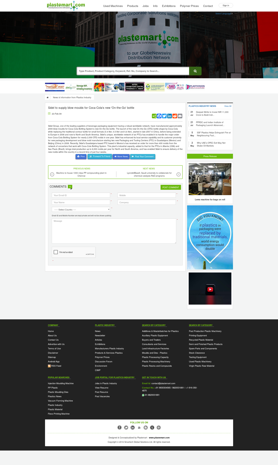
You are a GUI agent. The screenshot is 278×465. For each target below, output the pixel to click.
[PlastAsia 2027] (55, 87)
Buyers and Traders (151, 339)
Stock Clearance (197, 352)
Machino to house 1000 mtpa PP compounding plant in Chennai (81, 174)
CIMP (97, 370)
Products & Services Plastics (109, 352)
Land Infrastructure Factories (155, 348)
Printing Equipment (198, 335)
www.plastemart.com (159, 437)
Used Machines (113, 6)
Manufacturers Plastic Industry (109, 348)
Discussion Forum (103, 361)
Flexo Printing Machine (59, 413)
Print (82, 156)
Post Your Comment (143, 156)
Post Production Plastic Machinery (205, 331)
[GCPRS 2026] (155, 87)
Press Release (210, 156)
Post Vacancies (102, 396)
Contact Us (53, 339)
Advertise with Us (56, 344)
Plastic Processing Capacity (155, 357)
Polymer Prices (189, 6)
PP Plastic (53, 387)
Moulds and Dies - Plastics (154, 352)
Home (51, 331)
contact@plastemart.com (163, 383)
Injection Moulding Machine (61, 383)
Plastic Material (55, 409)
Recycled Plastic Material (201, 339)
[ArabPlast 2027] (114, 87)
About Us (52, 335)
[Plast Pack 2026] (175, 87)
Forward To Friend (101, 156)
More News (122, 156)
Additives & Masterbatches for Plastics (160, 331)
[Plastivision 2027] (195, 87)
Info (155, 6)
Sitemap (52, 357)
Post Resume (101, 391)
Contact (208, 6)
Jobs (146, 6)
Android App (54, 361)
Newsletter (100, 335)
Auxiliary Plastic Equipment (155, 335)
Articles (98, 339)
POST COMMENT (170, 187)
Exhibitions (169, 6)
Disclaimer (53, 352)
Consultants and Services (154, 344)
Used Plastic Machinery (200, 361)
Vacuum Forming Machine (60, 400)
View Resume (101, 387)
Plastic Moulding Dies (58, 391)
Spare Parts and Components (203, 348)
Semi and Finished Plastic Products (206, 344)
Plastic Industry (55, 404)
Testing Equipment (197, 357)
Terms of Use (54, 348)
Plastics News (55, 396)
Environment (101, 365)
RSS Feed (56, 365)
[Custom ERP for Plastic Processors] (84, 87)
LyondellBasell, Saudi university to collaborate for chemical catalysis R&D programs (149, 174)
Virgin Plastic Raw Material (201, 365)
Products (132, 6)
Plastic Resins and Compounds (157, 365)
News (97, 331)
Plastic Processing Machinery (156, 361)
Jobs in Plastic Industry (106, 383)
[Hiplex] (135, 86)
